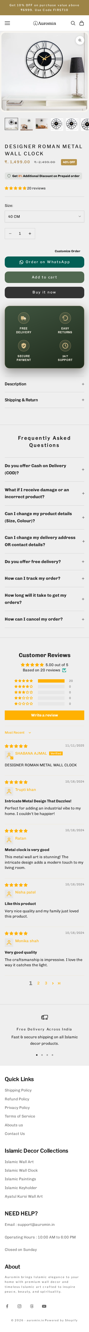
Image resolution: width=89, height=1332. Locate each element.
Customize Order (67, 251)
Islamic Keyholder (21, 1188)
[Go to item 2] (26, 124)
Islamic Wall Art (19, 1162)
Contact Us (15, 1133)
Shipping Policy (18, 1090)
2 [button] (38, 983)
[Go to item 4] (57, 124)
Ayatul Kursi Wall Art (24, 1196)
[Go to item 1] (11, 124)
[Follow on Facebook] (7, 1306)
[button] (16, 188)
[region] (44, 1030)
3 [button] (46, 983)
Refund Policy (17, 1099)
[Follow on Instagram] (19, 1306)
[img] (16, 746)
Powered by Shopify (61, 1320)
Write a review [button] (44, 715)
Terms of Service (20, 1116)
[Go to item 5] (72, 124)
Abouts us (14, 1125)
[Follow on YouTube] (44, 1306)
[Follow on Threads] (31, 1306)
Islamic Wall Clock (21, 1170)
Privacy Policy (17, 1107)
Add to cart (44, 277)
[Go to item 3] (41, 123)
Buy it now (44, 292)
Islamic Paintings (20, 1179)
